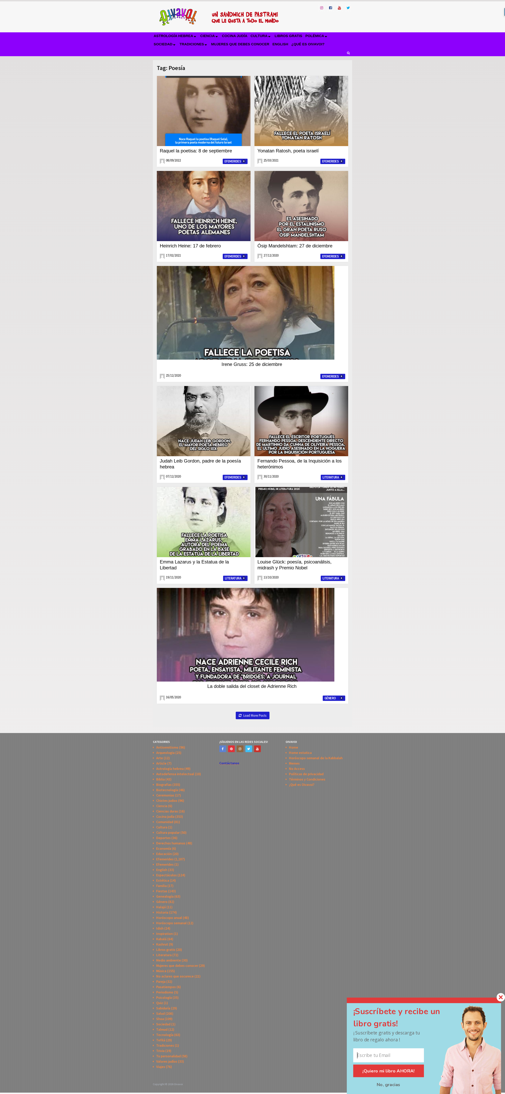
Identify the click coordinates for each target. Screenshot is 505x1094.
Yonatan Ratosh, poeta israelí (288, 150)
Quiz (159, 1003)
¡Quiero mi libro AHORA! (389, 1071)
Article (161, 763)
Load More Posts (255, 715)
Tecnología (164, 1034)
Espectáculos (166, 875)
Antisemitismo (167, 747)
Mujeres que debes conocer (240, 44)
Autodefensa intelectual (175, 774)
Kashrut (162, 944)
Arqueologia (165, 752)
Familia (161, 885)
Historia (162, 912)
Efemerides (232, 161)
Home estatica (300, 752)
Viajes (160, 1066)
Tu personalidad (168, 1056)
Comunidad (164, 822)
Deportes (163, 838)
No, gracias (388, 1085)
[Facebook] (222, 748)
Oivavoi (178, 1084)
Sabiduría (163, 1008)
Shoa (160, 1019)
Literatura (331, 477)
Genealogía (165, 896)
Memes (294, 763)
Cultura (259, 36)
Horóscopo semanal (171, 923)
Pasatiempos (166, 987)
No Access (297, 768)
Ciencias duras (167, 811)
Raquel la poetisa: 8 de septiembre (196, 150)
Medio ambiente (168, 960)
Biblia (160, 779)
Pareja (161, 981)
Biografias (164, 784)
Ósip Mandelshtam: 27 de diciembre (294, 245)
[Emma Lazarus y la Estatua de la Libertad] (204, 522)
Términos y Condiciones (307, 779)
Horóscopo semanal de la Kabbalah (316, 758)
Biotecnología (167, 790)
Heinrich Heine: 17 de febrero (190, 245)
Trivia (160, 1050)
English (280, 44)
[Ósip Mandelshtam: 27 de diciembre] (301, 206)
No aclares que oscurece (175, 976)
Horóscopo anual (169, 917)
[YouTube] (257, 748)
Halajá (161, 907)
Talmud (161, 1029)
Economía (163, 848)
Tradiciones (192, 44)
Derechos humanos (170, 843)
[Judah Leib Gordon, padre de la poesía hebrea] (204, 421)
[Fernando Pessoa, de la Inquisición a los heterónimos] (301, 421)
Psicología (164, 997)
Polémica (314, 36)
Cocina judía (234, 36)
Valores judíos (166, 1061)
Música (161, 971)
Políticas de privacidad (306, 774)
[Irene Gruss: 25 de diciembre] (245, 313)
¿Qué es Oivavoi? (308, 44)
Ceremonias (165, 795)
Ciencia (207, 36)
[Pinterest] (231, 748)
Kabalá (161, 939)
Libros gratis (288, 36)
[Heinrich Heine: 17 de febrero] (204, 206)
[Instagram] (240, 748)
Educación (164, 854)
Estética (162, 880)
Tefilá (160, 1040)
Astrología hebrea (173, 36)
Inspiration (164, 933)
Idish (160, 928)
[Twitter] (248, 748)
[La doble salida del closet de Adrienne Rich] (245, 635)
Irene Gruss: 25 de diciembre (252, 364)
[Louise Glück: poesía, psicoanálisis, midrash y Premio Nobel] (301, 522)
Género (330, 698)
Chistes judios (166, 800)
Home (293, 747)
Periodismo (164, 992)
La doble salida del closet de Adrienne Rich (251, 686)
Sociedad (163, 44)
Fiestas (161, 891)
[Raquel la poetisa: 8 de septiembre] (204, 111)
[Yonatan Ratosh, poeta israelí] (301, 111)
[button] (403, 1017)
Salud (160, 1013)
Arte (159, 758)
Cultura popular (168, 832)
